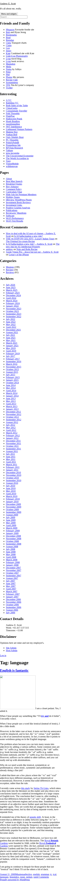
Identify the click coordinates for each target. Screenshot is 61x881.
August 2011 (12, 451)
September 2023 (13, 314)
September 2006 (13, 607)
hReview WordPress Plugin (19, 200)
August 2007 (12, 578)
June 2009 (11, 520)
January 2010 (12, 501)
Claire (9, 45)
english (36, 874)
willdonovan (12, 166)
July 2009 (10, 517)
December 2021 (13, 330)
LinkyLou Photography (17, 56)
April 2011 (11, 462)
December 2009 (13, 504)
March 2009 (11, 528)
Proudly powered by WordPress (15, 879)
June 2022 (11, 322)
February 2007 (13, 594)
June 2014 (11, 385)
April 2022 (11, 327)
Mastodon (10, 64)
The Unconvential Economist (19, 155)
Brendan (10, 40)
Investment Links (14, 205)
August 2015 (12, 372)
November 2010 (13, 475)
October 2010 (12, 478)
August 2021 (12, 332)
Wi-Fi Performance (15, 218)
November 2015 (13, 367)
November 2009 (13, 507)
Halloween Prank (14, 118)
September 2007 (13, 575)
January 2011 (12, 470)
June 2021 (11, 337)
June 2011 (10, 456)
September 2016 (13, 361)
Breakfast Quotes (14, 184)
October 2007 (12, 573)
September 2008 (13, 544)
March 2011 (11, 464)
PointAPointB (12, 142)
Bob (8, 32)
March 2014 (11, 393)
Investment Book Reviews (18, 202)
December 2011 (13, 441)
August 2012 (12, 422)
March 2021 (11, 343)
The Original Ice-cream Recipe (20, 241)
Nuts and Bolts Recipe (26, 249)
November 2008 (13, 538)
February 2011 (13, 467)
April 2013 (11, 404)
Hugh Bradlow (13, 121)
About (9, 178)
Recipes (9, 269)
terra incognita (12, 153)
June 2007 (11, 583)
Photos (9, 77)
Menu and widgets (9, 14)
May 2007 (11, 586)
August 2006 (12, 610)
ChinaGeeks (11, 108)
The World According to (17, 158)
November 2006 (13, 602)
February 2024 (13, 303)
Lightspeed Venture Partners (19, 129)
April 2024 (11, 298)
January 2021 (12, 345)
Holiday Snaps (13, 197)
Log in (3, 655)
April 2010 (11, 493)
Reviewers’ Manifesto (16, 213)
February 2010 (13, 499)
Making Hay (12, 132)
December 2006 (13, 599)
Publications (11, 210)
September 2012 (13, 419)
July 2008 (10, 549)
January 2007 (12, 597)
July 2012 (10, 425)
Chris (8, 43)
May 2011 (10, 459)
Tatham (9, 150)
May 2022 (11, 324)
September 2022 (13, 316)
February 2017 (13, 359)
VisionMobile (12, 163)
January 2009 (12, 533)
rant (35, 877)
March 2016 (11, 364)
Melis (8, 66)
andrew (9, 249)
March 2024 (11, 300)
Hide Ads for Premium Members (21, 194)
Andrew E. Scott (8, 3)
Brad (8, 37)
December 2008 (13, 536)
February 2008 (13, 562)
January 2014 (12, 396)
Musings (10, 267)
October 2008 (12, 541)
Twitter (9, 87)
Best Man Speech (14, 181)
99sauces (10, 29)
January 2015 (12, 380)
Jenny (8, 50)
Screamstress (12, 82)
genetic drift (35, 817)
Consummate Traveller (16, 111)
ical (54, 874)
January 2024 (12, 306)
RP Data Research (14, 148)
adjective (28, 874)
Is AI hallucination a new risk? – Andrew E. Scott (29, 244)
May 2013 (11, 401)
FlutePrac (10, 116)
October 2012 (12, 417)
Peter (8, 72)
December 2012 (13, 411)
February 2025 (13, 293)
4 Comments (43, 877)
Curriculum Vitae (14, 192)
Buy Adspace (12, 186)
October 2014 (12, 382)
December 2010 (13, 472)
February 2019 (13, 353)
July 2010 (10, 485)
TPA (8, 85)
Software (10, 215)
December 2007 (13, 567)
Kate (8, 53)
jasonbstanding (13, 124)
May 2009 (11, 522)
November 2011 (13, 443)
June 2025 (11, 287)
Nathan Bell (11, 134)
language (4, 877)
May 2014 (11, 388)
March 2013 (11, 406)
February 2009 (13, 530)
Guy (8, 48)
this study (25, 788)
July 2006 (10, 612)
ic (51, 874)
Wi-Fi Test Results (14, 221)
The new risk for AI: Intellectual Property (33, 245)
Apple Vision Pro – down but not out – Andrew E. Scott (32, 252)
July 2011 (10, 454)
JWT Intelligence (14, 126)
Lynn (8, 58)
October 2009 (12, 509)
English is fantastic (14, 670)
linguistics (14, 877)
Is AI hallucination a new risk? (28, 236)
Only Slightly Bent (15, 137)
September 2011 (13, 448)
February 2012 (13, 435)
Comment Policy (14, 189)
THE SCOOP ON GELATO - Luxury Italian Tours (30, 238)
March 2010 (11, 496)
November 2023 (13, 308)
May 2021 (11, 340)
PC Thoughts (12, 140)
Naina (9, 69)
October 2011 (12, 446)
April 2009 (11, 525)
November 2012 (13, 414)
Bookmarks (11, 35)
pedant (29, 877)
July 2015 (10, 374)
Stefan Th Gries (41, 788)
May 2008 (11, 554)
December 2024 (13, 295)
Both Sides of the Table (17, 105)
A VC (9, 100)
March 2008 (11, 560)
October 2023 (12, 311)
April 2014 (11, 390)
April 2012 (11, 430)
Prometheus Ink (13, 145)
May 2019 (11, 348)
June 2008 (11, 552)
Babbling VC (12, 103)
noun (22, 877)
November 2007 (13, 570)
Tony (8, 161)
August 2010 (12, 483)
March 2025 (11, 290)
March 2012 (11, 433)
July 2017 (10, 356)
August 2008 (12, 546)
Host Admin (11, 650)
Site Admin (11, 648)
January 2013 (12, 409)
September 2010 (13, 480)
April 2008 (11, 557)
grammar (45, 874)
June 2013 (11, 398)
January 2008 (12, 565)
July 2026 (10, 285)
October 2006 (12, 604)
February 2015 (13, 377)
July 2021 (10, 335)
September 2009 (13, 512)
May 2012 (11, 427)
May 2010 (11, 491)
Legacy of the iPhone (19, 254)
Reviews (10, 272)
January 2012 (12, 438)
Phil (8, 74)
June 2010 (11, 488)
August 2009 (12, 515)
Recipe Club (12, 80)
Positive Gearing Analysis (18, 207)
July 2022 (10, 319)
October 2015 (12, 369)
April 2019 (11, 351)
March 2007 (11, 591)
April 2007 (11, 589)
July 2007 (10, 581)
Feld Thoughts (13, 113)
